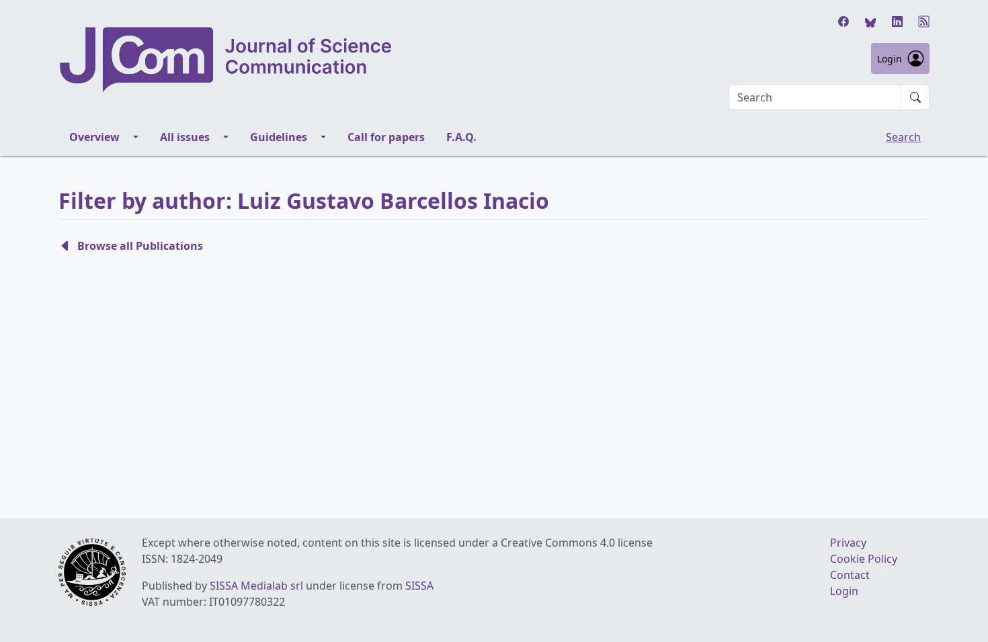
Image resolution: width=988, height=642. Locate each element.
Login (889, 58)
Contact (850, 574)
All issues (185, 137)
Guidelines (278, 137)
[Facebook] (843, 21)
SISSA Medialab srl (256, 585)
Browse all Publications (140, 245)
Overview (94, 137)
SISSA (419, 585)
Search (903, 137)
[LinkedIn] (897, 21)
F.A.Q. (461, 137)
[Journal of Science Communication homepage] (226, 59)
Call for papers (386, 137)
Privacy (848, 542)
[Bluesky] (870, 21)
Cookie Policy (863, 558)
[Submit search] (915, 97)
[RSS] (924, 21)
